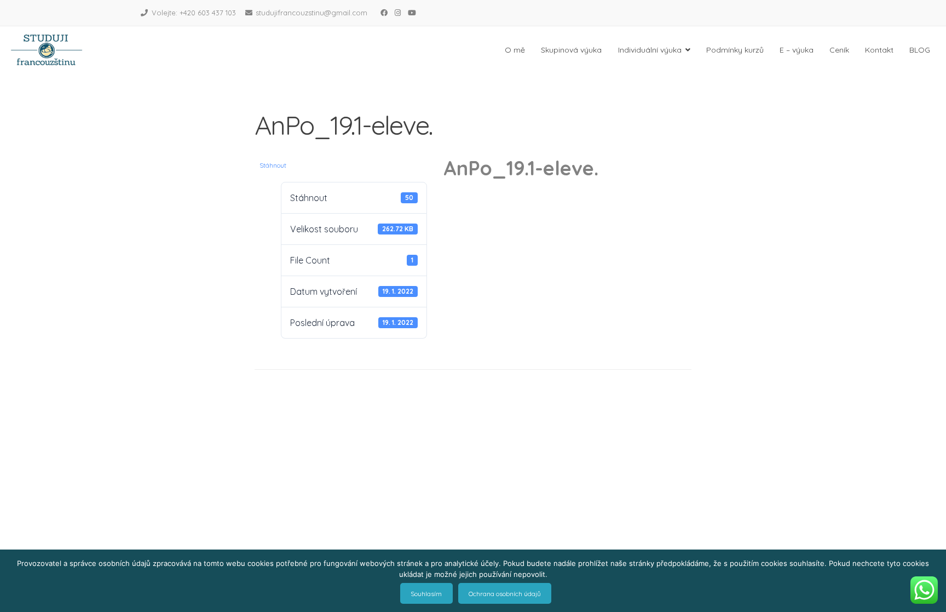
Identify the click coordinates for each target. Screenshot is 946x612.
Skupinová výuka (571, 50)
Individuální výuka (650, 50)
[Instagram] (397, 12)
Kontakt (879, 50)
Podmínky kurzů (735, 50)
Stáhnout (272, 165)
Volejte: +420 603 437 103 (194, 12)
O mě (515, 50)
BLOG (919, 50)
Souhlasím (426, 594)
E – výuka (797, 50)
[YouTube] (411, 12)
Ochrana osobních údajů (505, 594)
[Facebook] (384, 12)
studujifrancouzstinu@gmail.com (311, 12)
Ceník (839, 50)
